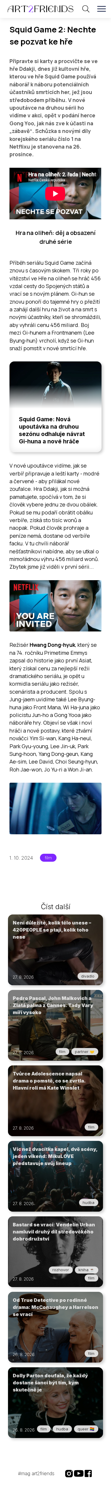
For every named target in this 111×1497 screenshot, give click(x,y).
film (48, 857)
